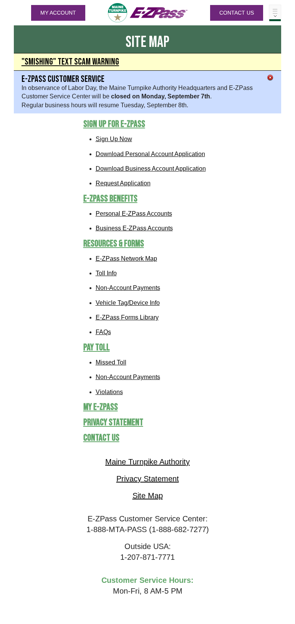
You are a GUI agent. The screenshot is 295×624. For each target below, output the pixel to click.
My (100, 407)
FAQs (103, 332)
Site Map (148, 495)
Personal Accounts (134, 213)
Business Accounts (134, 228)
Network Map (126, 258)
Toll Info (106, 273)
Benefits (110, 198)
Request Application (123, 183)
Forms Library (127, 317)
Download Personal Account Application (150, 154)
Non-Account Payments (128, 288)
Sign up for (114, 124)
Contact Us (236, 13)
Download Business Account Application (151, 168)
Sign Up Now (114, 139)
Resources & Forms (113, 243)
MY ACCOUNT (58, 13)
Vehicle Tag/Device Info (128, 303)
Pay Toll (96, 347)
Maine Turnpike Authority (147, 462)
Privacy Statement (113, 422)
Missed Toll (111, 362)
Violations (109, 392)
